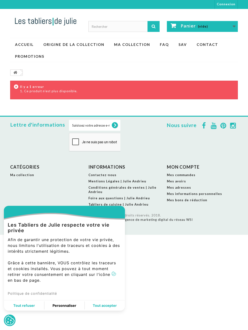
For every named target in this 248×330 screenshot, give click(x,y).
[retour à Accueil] (15, 73)
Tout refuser (24, 305)
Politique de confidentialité (32, 293)
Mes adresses (179, 187)
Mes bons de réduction (187, 200)
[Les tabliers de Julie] (45, 21)
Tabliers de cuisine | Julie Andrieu (118, 204)
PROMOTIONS (29, 56)
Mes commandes (181, 175)
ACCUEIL (24, 44)
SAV (182, 44)
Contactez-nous (102, 175)
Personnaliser (64, 305)
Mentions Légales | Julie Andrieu (117, 181)
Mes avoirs (176, 181)
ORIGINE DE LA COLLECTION (73, 44)
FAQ (164, 44)
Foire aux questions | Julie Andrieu (119, 198)
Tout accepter (105, 305)
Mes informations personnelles (194, 194)
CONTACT (207, 44)
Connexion (226, 4)
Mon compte (183, 167)
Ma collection (132, 44)
